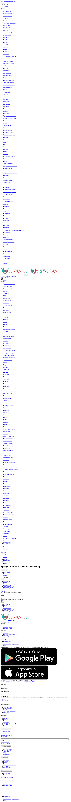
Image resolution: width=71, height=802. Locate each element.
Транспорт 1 (7, 92)
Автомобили (6, 97)
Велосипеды (6, 137)
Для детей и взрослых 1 (10, 116)
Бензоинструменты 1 (9, 201)
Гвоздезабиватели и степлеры (10, 173)
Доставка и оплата (7, 540)
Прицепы (5, 111)
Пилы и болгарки (7, 168)
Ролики (5, 146)
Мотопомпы (6, 220)
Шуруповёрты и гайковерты (10, 166)
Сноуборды (6, 139)
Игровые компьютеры (8, 35)
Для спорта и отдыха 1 (9, 135)
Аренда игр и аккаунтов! (11, 265)
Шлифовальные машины (9, 189)
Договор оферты (7, 636)
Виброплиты (6, 227)
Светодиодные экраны (8, 63)
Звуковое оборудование (8, 82)
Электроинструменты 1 (10, 156)
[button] (3, 591)
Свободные (5, 577)
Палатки (5, 151)
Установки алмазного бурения (10, 196)
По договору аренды (8, 587)
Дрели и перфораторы (8, 163)
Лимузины (5, 99)
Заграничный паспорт (8, 586)
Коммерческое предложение (10, 634)
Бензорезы (5, 208)
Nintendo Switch (7, 25)
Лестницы (5, 244)
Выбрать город (4, 688)
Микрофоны (6, 37)
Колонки (5, 51)
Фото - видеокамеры (8, 61)
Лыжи (4, 142)
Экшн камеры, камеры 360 (9, 56)
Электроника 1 (8, 32)
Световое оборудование (9, 85)
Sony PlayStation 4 (7, 13)
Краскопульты (6, 199)
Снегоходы (6, 106)
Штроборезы (6, 187)
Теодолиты (6, 253)
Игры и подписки (7, 627)
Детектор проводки (8, 239)
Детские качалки (7, 127)
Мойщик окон (6, 158)
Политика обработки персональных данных (11, 681)
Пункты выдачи (7, 542)
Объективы (6, 70)
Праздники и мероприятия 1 (11, 77)
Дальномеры (6, 237)
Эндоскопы (6, 261)
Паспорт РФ (6, 582)
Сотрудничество (7, 635)
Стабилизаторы (7, 65)
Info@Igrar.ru (7, 622)
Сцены (5, 89)
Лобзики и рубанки (8, 170)
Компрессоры (6, 175)
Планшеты (5, 42)
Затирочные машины (8, 194)
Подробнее (3, 699)
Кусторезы (5, 218)
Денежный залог (7, 581)
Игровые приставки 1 (9, 11)
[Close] (1, 687)
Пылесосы (5, 161)
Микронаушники (7, 75)
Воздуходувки (6, 211)
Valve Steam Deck (7, 27)
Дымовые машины (7, 87)
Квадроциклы (6, 104)
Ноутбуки (5, 47)
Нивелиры (5, 249)
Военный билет (7, 585)
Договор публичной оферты (28, 681)
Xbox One (5, 18)
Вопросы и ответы (7, 628)
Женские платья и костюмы (9, 118)
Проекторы (6, 54)
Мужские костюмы (7, 120)
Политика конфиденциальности (11, 644)
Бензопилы (6, 206)
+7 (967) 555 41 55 (9, 620)
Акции (5, 625)
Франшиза (5, 633)
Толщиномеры (6, 258)
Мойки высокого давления (9, 192)
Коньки (5, 144)
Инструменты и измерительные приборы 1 (14, 230)
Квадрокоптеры (7, 73)
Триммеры (5, 223)
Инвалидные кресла (8, 132)
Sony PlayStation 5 (7, 16)
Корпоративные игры (8, 80)
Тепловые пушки (7, 182)
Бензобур (5, 204)
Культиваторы (6, 215)
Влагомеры (6, 234)
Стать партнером (7, 543)
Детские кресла (7, 125)
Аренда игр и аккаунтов (8, 777)
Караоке (5, 49)
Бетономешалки (7, 232)
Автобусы (5, 94)
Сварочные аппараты (8, 177)
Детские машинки (7, 130)
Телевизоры (6, 58)
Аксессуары (6, 30)
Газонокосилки (6, 213)
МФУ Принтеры (7, 39)
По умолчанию (4, 570)
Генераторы (6, 225)
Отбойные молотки (8, 180)
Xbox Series (6, 20)
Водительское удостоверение (10, 583)
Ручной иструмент (7, 251)
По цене (5, 573)
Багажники (6, 113)
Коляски (5, 123)
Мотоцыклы (6, 101)
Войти (2, 743)
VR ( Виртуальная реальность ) (10, 23)
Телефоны (5, 44)
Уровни (5, 263)
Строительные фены (8, 184)
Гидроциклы (6, 108)
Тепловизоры (6, 256)
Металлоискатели (7, 246)
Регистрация (7, 743)
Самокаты (5, 154)
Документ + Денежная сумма (10, 588)
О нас (4, 645)
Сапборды (5, 149)
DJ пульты (5, 68)
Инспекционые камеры (8, 242)
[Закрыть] (1, 598)
